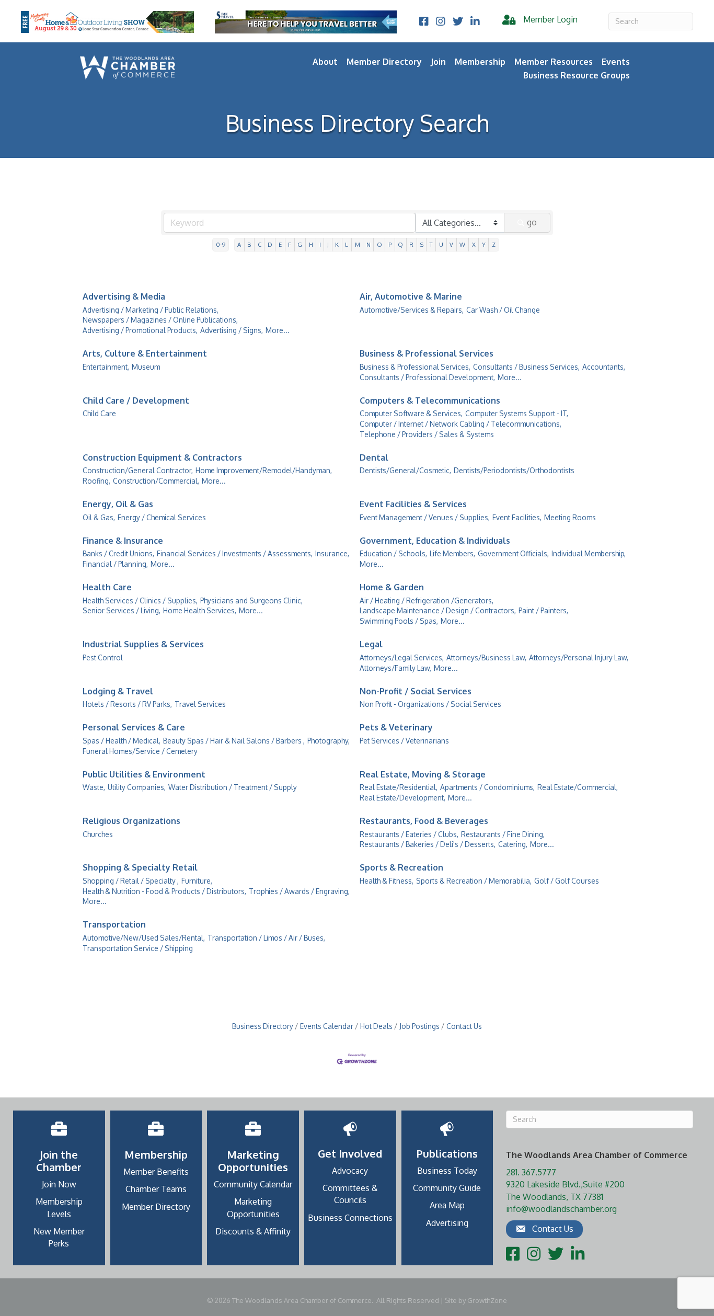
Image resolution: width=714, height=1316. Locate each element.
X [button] (474, 244)
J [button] (328, 244)
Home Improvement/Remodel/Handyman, (263, 470)
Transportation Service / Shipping (138, 948)
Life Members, (452, 553)
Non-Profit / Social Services (415, 691)
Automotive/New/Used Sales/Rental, (144, 937)
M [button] (357, 244)
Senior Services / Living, (121, 610)
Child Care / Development (136, 400)
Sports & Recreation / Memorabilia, (474, 880)
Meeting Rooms (570, 517)
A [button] (239, 244)
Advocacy (350, 1170)
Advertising (447, 1223)
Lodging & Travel (118, 691)
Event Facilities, (517, 517)
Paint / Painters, (543, 610)
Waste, (94, 787)
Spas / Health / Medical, (121, 740)
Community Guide (447, 1188)
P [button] (389, 244)
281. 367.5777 (531, 1172)
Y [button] (484, 244)
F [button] (289, 244)
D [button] (270, 244)
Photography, (328, 740)
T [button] (431, 244)
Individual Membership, (588, 553)
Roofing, (96, 480)
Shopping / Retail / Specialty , (131, 880)
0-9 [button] (220, 244)
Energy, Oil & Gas (118, 504)
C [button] (259, 244)
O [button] (379, 244)
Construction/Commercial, (156, 480)
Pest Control (103, 657)
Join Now (59, 1184)
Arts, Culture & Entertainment (145, 353)
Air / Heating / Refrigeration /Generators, (426, 600)
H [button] (311, 244)
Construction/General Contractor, (138, 470)
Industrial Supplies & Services (143, 644)
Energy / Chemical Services (162, 517)
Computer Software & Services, (411, 413)
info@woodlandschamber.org (561, 1209)
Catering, (512, 844)
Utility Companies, (137, 787)
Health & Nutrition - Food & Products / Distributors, (164, 891)
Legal (371, 644)
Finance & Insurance (123, 540)
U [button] (441, 244)
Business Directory (262, 1026)
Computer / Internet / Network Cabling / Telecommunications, (460, 423)
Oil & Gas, (99, 517)
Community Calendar (253, 1184)
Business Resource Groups (576, 75)
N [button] (368, 244)
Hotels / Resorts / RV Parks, (127, 704)
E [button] (280, 244)
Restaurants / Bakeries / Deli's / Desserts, (428, 844)
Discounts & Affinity (253, 1231)
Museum (146, 366)
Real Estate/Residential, (398, 787)
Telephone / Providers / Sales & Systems (427, 434)
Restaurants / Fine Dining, (503, 834)
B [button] (249, 244)
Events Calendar (326, 1026)
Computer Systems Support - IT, (516, 413)
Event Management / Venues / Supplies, (425, 517)
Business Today (447, 1170)
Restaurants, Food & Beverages (424, 821)
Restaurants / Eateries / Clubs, (409, 834)
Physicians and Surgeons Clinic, (251, 600)
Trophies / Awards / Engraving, (299, 891)
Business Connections (350, 1217)
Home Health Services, (199, 610)
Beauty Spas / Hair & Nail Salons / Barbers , (234, 740)
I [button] (320, 244)
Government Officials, (513, 553)
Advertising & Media (124, 296)
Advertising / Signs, (231, 330)
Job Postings (419, 1026)
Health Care (107, 587)
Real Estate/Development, (402, 797)
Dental (374, 457)
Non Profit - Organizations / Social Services (430, 704)
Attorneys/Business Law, (486, 657)
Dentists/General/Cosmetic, (405, 470)
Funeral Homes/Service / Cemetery (140, 751)
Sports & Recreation (401, 867)
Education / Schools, (393, 553)
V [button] (451, 244)
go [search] (532, 222)
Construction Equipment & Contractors (162, 457)
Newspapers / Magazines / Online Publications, (160, 319)
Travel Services (200, 704)
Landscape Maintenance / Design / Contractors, (438, 610)
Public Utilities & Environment (144, 774)
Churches (98, 834)
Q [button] (400, 244)
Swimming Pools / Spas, (399, 620)
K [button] (337, 244)
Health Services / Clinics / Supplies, (140, 600)
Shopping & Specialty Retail (140, 867)
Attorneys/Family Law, (395, 667)
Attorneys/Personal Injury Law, (578, 657)
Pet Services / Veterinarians (404, 740)
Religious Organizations (131, 821)
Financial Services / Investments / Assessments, (235, 553)
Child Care (99, 413)
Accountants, (603, 366)
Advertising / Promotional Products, (140, 330)
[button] (544, 1229)
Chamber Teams (156, 1189)
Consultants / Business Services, (526, 366)
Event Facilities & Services (413, 504)
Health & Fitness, (386, 880)
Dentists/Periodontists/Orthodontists (514, 470)
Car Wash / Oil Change (503, 309)
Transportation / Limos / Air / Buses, (266, 937)
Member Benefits (156, 1171)
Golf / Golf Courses (566, 880)
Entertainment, (106, 366)
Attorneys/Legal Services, (402, 657)
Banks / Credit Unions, (118, 553)
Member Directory (384, 61)
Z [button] (494, 244)
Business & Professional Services (426, 353)
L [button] (346, 244)
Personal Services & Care (134, 727)
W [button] (462, 244)
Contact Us (464, 1026)
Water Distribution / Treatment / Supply (232, 787)
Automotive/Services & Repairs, (412, 309)
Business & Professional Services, (415, 366)
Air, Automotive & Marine (411, 296)
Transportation (114, 924)
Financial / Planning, (115, 563)
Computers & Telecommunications (430, 400)
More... (278, 330)
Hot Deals (376, 1026)
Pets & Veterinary (396, 727)
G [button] (299, 244)
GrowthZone (487, 1300)
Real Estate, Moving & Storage (423, 774)
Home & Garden (392, 587)
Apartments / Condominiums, (487, 787)
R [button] (411, 244)
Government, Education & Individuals (435, 540)
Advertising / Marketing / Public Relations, (150, 309)
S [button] (421, 244)
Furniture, (196, 880)
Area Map (447, 1205)
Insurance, (332, 553)
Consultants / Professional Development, (427, 377)
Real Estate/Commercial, (577, 787)
